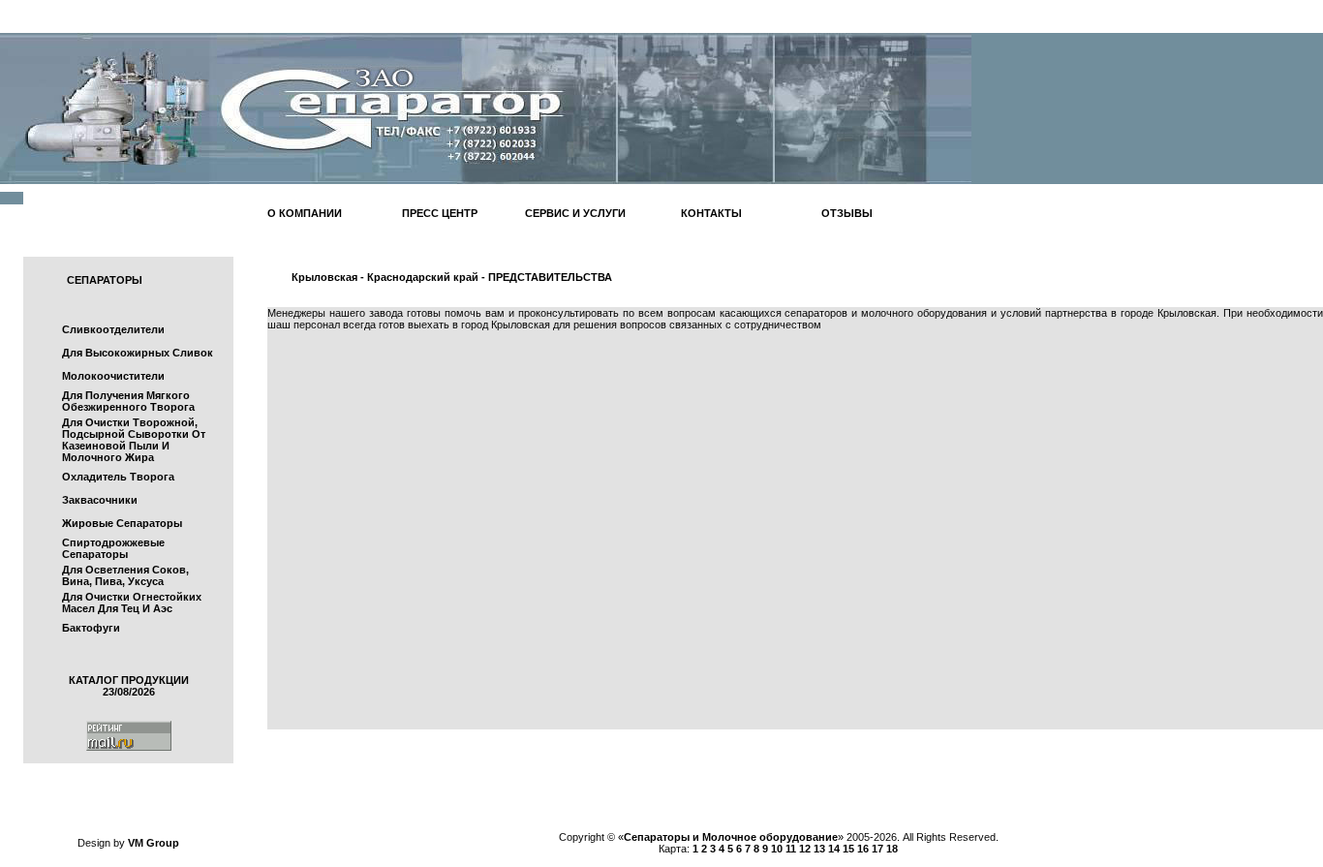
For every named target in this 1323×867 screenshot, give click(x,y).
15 (848, 848)
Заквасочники (100, 500)
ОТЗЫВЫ (847, 213)
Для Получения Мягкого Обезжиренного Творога (128, 401)
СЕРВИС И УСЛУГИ (575, 213)
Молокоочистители (113, 376)
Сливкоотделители (113, 329)
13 (819, 848)
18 (892, 848)
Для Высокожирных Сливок (137, 352)
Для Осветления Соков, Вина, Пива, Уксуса (125, 575)
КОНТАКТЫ (711, 213)
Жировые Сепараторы (122, 523)
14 (834, 848)
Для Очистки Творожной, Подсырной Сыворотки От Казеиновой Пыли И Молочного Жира (133, 440)
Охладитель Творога (118, 476)
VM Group (153, 843)
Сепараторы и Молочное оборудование (731, 837)
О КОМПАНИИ (304, 213)
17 (877, 848)
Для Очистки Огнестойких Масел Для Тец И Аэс (131, 602)
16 (863, 848)
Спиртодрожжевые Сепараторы (113, 548)
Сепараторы (1286, 784)
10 (777, 848)
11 (790, 848)
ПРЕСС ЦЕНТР (439, 213)
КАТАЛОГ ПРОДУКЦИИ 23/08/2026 (129, 685)
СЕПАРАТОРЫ (104, 280)
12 (805, 848)
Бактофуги (91, 628)
